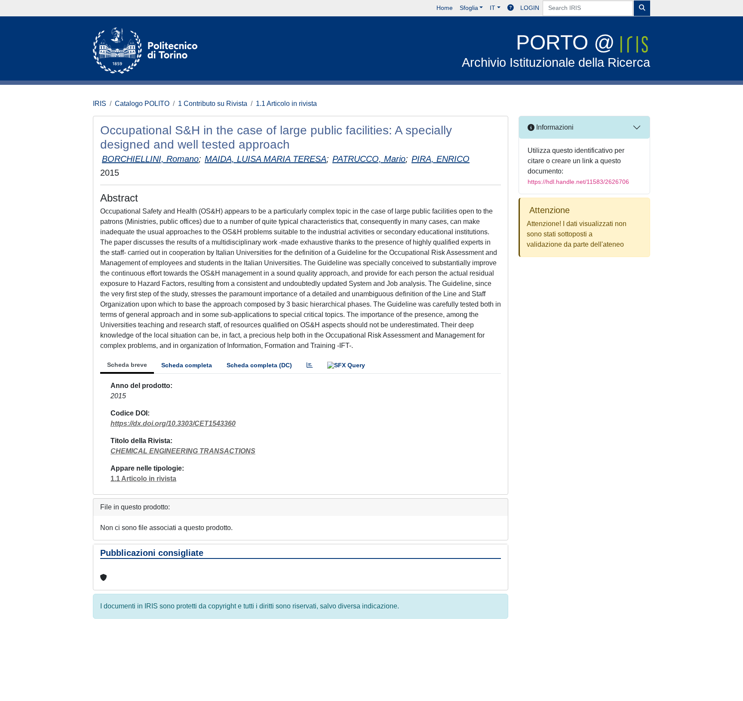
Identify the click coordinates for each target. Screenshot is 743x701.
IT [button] (492, 7)
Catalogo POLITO (142, 103)
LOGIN (529, 7)
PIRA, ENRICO (440, 159)
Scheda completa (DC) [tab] (259, 365)
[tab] (309, 365)
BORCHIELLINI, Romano (150, 159)
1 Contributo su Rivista (212, 103)
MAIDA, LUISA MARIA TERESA (265, 159)
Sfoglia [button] (469, 7)
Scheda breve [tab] (127, 364)
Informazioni (554, 127)
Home (444, 7)
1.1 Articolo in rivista (286, 103)
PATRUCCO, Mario (368, 159)
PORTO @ (556, 50)
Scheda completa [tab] (186, 365)
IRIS (99, 103)
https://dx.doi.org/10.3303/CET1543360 (173, 423)
